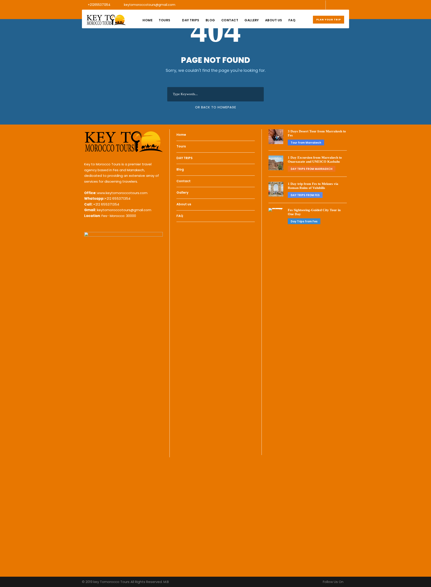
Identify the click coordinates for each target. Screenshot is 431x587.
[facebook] (340, 4)
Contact (229, 20)
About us (273, 20)
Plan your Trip (328, 19)
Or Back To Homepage (215, 107)
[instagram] (348, 4)
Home (147, 20)
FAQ (292, 20)
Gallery (251, 20)
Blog (210, 20)
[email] (333, 4)
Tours (164, 20)
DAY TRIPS (190, 20)
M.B (166, 581)
